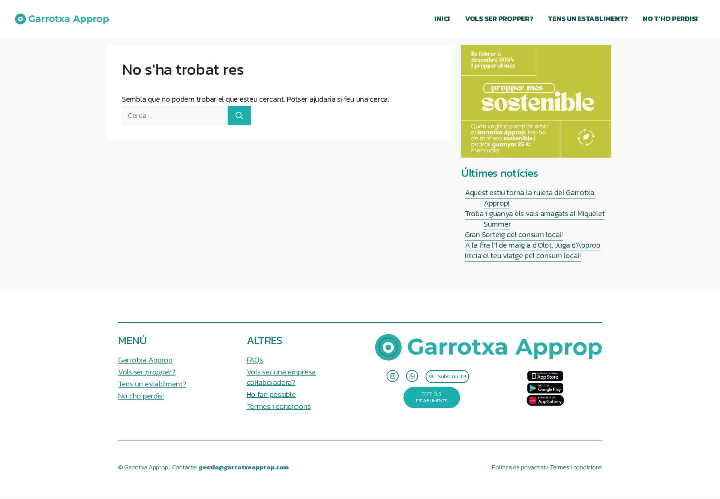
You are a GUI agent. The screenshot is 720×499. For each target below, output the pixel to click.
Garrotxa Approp (145, 359)
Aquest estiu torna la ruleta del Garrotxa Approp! (529, 198)
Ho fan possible (271, 394)
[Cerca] (239, 115)
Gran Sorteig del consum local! (514, 234)
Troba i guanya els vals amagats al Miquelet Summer (534, 219)
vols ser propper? (499, 18)
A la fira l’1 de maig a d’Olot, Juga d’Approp (532, 245)
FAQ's (255, 359)
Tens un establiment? (588, 18)
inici (442, 18)
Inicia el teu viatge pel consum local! (523, 255)
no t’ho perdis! (670, 18)
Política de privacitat (519, 467)
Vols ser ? (146, 371)
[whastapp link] (412, 376)
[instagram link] (393, 376)
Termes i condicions (279, 406)
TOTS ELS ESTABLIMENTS (432, 397)
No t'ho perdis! (141, 395)
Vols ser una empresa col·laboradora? (281, 377)
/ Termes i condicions (574, 467)
